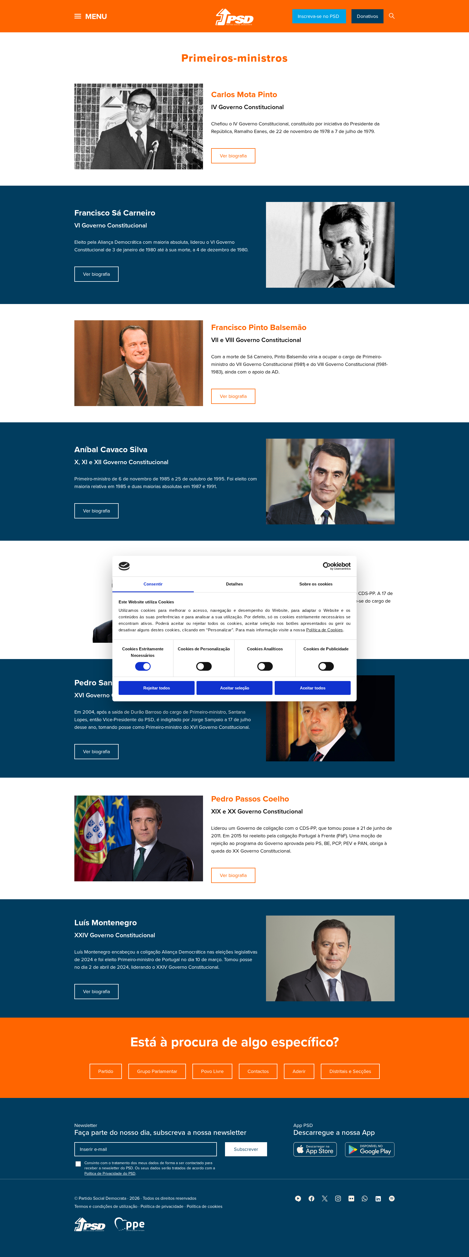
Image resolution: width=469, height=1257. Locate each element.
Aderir (299, 1071)
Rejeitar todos (156, 688)
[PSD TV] (298, 1200)
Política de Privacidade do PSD (109, 1173)
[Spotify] (392, 1200)
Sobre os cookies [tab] (316, 584)
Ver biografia (233, 156)
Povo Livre (212, 1071)
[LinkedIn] (378, 1200)
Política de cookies (204, 1206)
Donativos (367, 16)
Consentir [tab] (153, 584)
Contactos (258, 1071)
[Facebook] (311, 1200)
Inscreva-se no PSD (319, 16)
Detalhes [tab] (234, 584)
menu (96, 16)
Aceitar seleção (234, 688)
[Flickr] (351, 1200)
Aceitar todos (312, 688)
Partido (105, 1071)
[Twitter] (325, 1200)
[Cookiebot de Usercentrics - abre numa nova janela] (327, 566)
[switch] (204, 666)
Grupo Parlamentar (157, 1071)
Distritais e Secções (350, 1071)
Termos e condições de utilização (105, 1206)
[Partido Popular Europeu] (129, 1224)
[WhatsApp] (364, 1200)
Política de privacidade (162, 1206)
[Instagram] (338, 1200)
